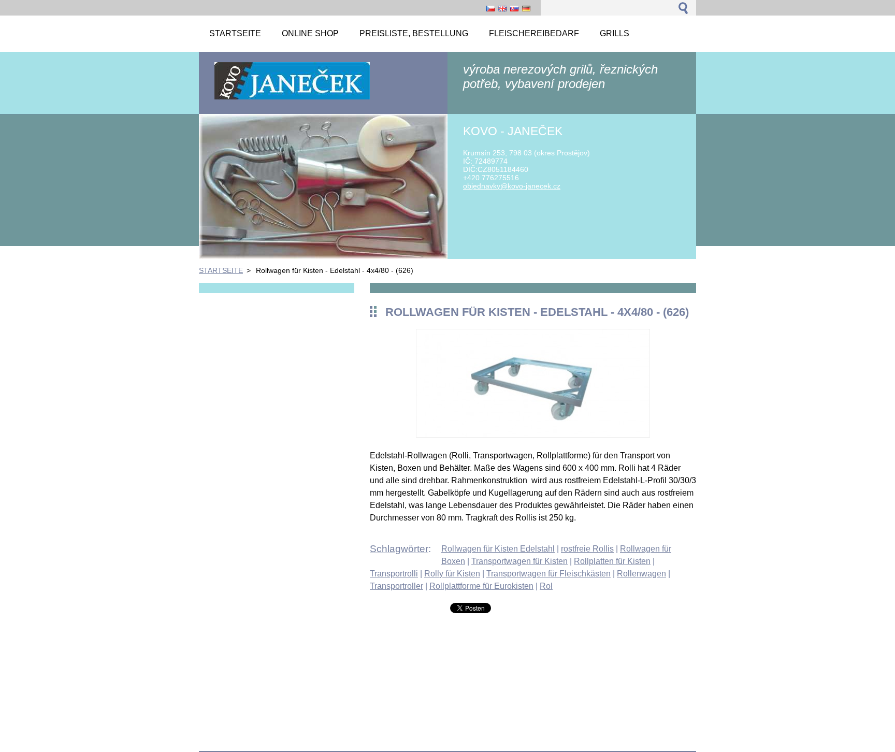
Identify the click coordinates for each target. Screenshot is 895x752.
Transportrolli (394, 573)
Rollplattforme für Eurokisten (481, 586)
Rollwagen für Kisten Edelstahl (498, 548)
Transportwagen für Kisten (519, 561)
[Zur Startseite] (292, 99)
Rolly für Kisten (452, 573)
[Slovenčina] (514, 8)
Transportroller (396, 586)
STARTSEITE (221, 270)
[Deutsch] (526, 8)
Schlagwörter (399, 548)
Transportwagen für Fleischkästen (548, 573)
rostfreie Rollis (587, 548)
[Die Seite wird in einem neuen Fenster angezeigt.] (533, 434)
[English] (502, 8)
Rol (546, 586)
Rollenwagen (641, 573)
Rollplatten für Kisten (612, 561)
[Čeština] (490, 8)
